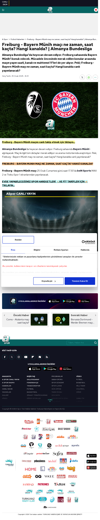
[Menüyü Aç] (3, 10)
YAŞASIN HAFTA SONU (60, 398)
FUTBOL (30, 389)
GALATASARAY (33, 379)
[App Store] (54, 301)
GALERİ (5, 395)
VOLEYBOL (80, 389)
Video (79, 376)
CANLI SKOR (7, 389)
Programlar (57, 376)
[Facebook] (4, 357)
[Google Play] (68, 301)
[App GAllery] (83, 301)
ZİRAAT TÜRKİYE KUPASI (37, 395)
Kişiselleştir (47, 281)
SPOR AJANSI (57, 386)
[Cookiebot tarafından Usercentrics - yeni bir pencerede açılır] (83, 242)
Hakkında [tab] (85, 250)
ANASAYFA (6, 376)
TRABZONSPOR (33, 386)
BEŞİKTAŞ (31, 376)
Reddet (18, 240)
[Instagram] (18, 357)
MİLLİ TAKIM (80, 386)
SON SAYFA (56, 395)
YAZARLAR (6, 392)
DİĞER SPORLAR (34, 398)
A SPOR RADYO (8, 383)
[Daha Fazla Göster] (95, 77)
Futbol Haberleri (17, 39)
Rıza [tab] (13, 250)
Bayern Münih (81, 149)
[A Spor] (49, 10)
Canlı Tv (80, 398)
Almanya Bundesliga (14, 149)
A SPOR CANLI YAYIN (10, 379)
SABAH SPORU (57, 379)
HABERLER (6, 386)
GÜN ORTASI (56, 389)
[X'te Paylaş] (82, 77)
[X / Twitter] (11, 357)
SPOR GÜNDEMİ (58, 383)
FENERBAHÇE (32, 383)
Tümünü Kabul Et (80, 281)
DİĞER (78, 392)
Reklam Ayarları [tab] (61, 250)
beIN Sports (84, 170)
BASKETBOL (32, 392)
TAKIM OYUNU (57, 392)
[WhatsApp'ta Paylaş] (88, 77)
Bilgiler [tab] (37, 250)
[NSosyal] (39, 357)
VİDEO (4, 398)
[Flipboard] (32, 357)
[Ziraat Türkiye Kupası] (96, 10)
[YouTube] (25, 357)
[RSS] (46, 357)
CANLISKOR (4, 3)
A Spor (5, 39)
